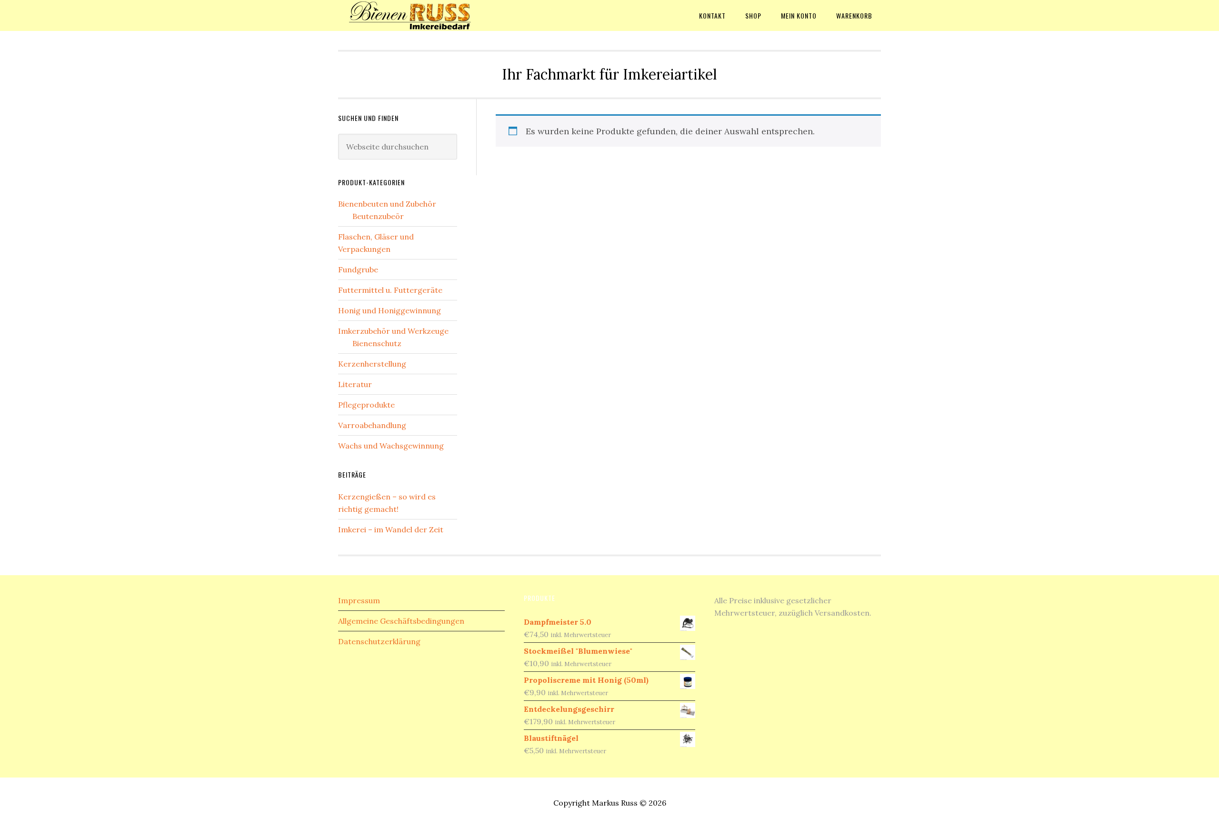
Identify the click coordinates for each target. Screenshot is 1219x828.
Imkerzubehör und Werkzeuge (393, 331)
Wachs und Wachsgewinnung (391, 445)
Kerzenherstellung (372, 364)
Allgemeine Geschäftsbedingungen (401, 621)
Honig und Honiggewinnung (389, 310)
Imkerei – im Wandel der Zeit (390, 529)
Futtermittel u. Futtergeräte (390, 290)
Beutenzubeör (378, 216)
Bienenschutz (376, 343)
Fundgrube (358, 269)
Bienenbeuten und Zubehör (387, 204)
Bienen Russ (414, 15)
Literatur (355, 384)
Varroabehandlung (372, 425)
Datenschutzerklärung (379, 641)
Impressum (359, 600)
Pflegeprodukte (366, 404)
